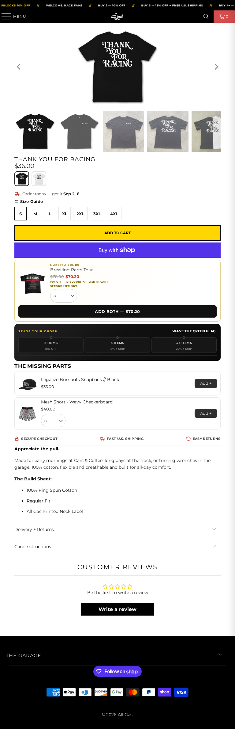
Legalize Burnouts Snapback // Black (80, 379)
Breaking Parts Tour (71, 270)
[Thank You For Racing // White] (39, 178)
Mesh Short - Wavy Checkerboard (77, 402)
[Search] (206, 16)
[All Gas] (117, 16)
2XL (80, 213)
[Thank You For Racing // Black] (21, 178)
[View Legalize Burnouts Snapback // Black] (27, 383)
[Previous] (19, 67)
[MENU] (3, 16)
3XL (97, 213)
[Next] (216, 67)
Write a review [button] (117, 609)
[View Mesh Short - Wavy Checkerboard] (27, 413)
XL (64, 213)
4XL (114, 213)
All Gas (125, 714)
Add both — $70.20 (117, 311)
